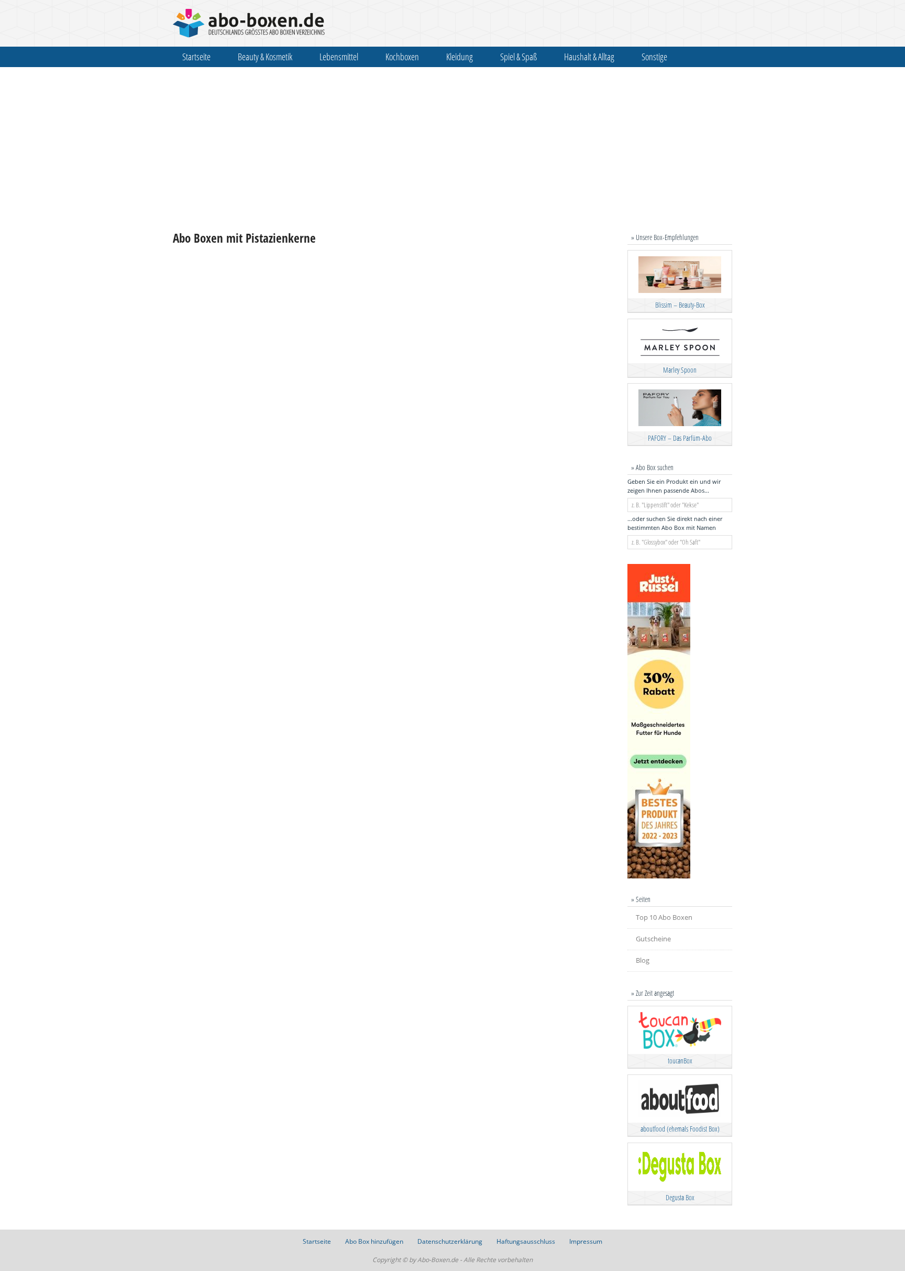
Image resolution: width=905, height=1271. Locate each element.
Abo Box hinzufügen (374, 1241)
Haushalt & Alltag (589, 56)
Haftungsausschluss (525, 1241)
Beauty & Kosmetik (265, 56)
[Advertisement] (452, 148)
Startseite (196, 56)
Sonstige (654, 56)
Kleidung (459, 56)
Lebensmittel (338, 56)
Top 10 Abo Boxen (664, 917)
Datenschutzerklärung (449, 1241)
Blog (642, 960)
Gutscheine (653, 938)
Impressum (585, 1241)
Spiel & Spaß (518, 56)
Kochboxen (402, 56)
